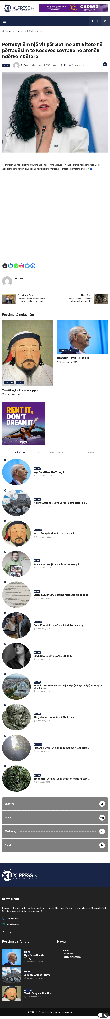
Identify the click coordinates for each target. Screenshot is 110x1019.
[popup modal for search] (105, 21)
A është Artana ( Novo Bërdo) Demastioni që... (60, 502)
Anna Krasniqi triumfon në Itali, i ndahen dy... (60, 625)
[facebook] (92, 21)
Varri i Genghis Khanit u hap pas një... (55, 533)
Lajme (19, 31)
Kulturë (19, 350)
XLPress (25, 65)
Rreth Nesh (68, 954)
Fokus (8, 350)
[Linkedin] (10, 265)
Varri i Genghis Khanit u (37, 993)
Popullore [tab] (56, 452)
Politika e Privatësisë (72, 957)
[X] (4, 265)
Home (9, 31)
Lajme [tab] (90, 452)
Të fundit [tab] (21, 452)
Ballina (66, 950)
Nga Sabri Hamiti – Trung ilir (18, 357)
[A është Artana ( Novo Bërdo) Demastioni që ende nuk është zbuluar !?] (11, 975)
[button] (103, 1015)
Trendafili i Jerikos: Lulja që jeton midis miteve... (62, 778)
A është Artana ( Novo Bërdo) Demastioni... (82, 352)
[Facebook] (32, 265)
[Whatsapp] (16, 265)
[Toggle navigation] (4, 21)
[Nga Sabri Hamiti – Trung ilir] (11, 957)
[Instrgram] (97, 21)
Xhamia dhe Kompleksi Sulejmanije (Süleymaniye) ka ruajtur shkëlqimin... (68, 687)
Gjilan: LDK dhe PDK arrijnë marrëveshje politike (61, 594)
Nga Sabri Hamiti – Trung (35, 956)
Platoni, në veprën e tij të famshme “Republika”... (62, 747)
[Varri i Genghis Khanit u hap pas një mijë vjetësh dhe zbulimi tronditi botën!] (11, 993)
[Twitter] (27, 265)
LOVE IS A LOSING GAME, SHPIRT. (53, 655)
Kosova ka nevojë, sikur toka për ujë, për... (58, 564)
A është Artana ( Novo (37, 974)
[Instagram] (21, 265)
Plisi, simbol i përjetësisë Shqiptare (54, 717)
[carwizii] (23, 423)
